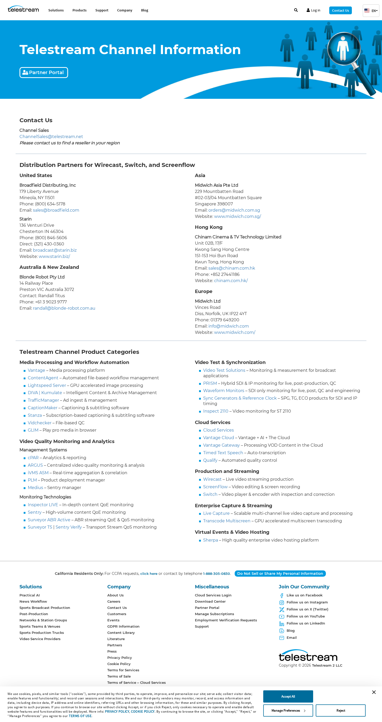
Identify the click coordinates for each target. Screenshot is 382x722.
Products (80, 10)
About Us (115, 595)
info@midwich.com (228, 326)
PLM (32, 480)
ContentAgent (43, 377)
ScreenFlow (215, 486)
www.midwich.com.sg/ (237, 216)
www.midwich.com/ (234, 332)
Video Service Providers (40, 639)
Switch (210, 494)
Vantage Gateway (221, 445)
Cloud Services (218, 430)
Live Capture (216, 513)
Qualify (210, 460)
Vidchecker (39, 422)
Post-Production (33, 614)
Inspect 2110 (215, 411)
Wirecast (212, 479)
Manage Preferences (286, 710)
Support (101, 10)
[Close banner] (374, 692)
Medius (35, 487)
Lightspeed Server (47, 385)
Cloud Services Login (213, 595)
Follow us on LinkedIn (306, 623)
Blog (144, 10)
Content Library (121, 632)
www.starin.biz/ (54, 256)
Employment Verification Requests (226, 620)
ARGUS (35, 465)
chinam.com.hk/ (231, 280)
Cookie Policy (119, 664)
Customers (116, 614)
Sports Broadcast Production (44, 608)
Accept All (288, 696)
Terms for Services (123, 670)
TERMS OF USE (80, 716)
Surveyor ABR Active (49, 519)
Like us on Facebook (304, 595)
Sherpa (210, 540)
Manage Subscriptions (214, 614)
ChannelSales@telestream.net (51, 136)
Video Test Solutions (224, 370)
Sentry (35, 512)
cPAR (33, 457)
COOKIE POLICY (143, 711)
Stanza (35, 415)
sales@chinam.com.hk (231, 268)
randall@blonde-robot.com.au (64, 308)
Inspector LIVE (43, 504)
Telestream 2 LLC (327, 665)
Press (112, 651)
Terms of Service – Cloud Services (136, 682)
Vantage (36, 370)
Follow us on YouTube (306, 616)
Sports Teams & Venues (39, 626)
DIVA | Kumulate (45, 392)
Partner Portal (46, 72)
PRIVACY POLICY (117, 711)
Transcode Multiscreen (227, 520)
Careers (113, 601)
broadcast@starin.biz (55, 250)
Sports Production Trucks (41, 632)
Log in (315, 10)
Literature (116, 639)
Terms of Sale (119, 676)
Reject (341, 710)
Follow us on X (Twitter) (307, 609)
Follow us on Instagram (307, 602)
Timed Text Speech (223, 452)
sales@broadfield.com (56, 210)
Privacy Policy (119, 657)
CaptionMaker (42, 407)
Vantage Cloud (218, 437)
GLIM (33, 430)
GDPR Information (123, 626)
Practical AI (29, 595)
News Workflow (33, 601)
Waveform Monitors (223, 390)
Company (124, 10)
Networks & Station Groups (43, 620)
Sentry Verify (69, 527)
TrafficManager (43, 400)
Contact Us (340, 10)
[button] (371, 10)
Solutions (56, 10)
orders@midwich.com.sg (234, 210)
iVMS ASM (38, 472)
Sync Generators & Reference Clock (240, 398)
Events (113, 620)
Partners (114, 645)
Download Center (210, 601)
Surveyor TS (40, 527)
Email (292, 637)
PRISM (210, 383)
